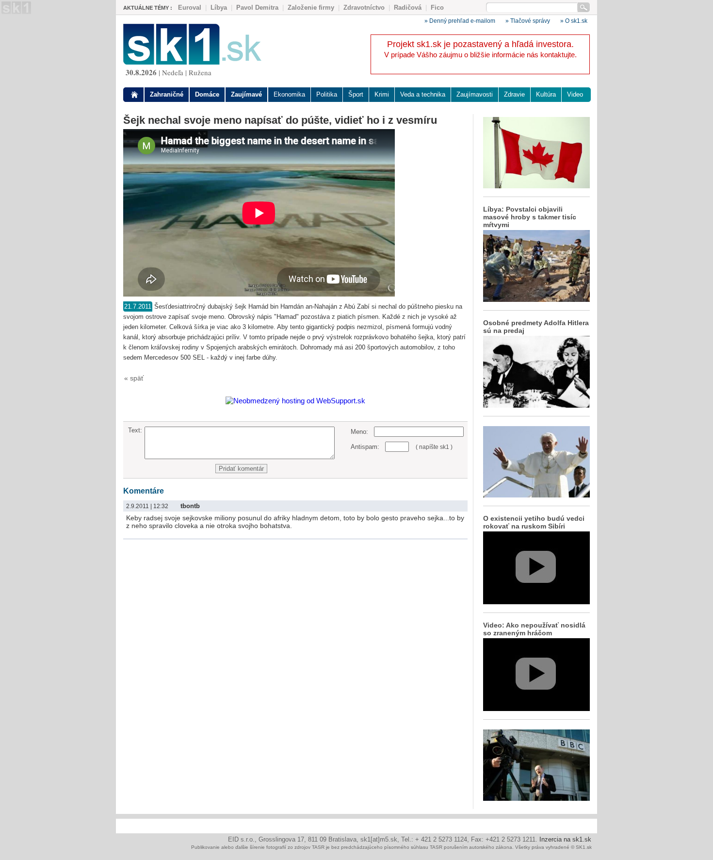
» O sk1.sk (573, 20)
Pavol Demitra (257, 7)
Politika (326, 94)
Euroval (189, 7)
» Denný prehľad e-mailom (459, 20)
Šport (355, 94)
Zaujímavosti (474, 94)
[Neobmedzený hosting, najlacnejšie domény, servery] (295, 401)
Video (575, 94)
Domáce (207, 94)
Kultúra (546, 94)
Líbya (219, 7)
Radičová (407, 7)
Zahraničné (166, 94)
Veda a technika (422, 94)
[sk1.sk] (192, 62)
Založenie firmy (311, 7)
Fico (437, 7)
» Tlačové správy (527, 20)
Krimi (381, 94)
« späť (134, 378)
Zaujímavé (246, 94)
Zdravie (514, 94)
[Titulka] (135, 94)
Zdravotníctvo (364, 7)
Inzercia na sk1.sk (565, 839)
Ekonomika (289, 94)
